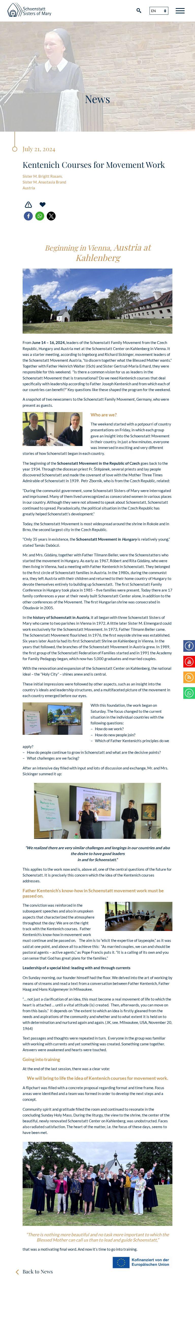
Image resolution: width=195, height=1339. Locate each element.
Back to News (38, 1271)
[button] (28, 216)
